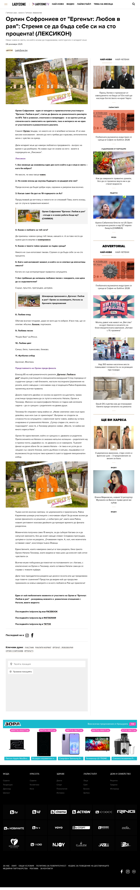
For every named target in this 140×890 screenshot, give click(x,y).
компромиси (44, 239)
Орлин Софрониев (14, 651)
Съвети (6, 780)
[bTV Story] (104, 812)
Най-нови (106, 59)
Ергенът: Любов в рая (34, 13)
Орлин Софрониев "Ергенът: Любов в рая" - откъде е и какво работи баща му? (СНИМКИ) (63, 215)
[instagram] (127, 872)
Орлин (26, 131)
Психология (62, 789)
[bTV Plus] (36, 827)
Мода (113, 237)
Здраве (60, 774)
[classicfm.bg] (81, 843)
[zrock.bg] (126, 843)
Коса (32, 789)
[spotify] (134, 872)
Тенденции (8, 785)
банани (35, 324)
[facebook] (121, 872)
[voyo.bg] (59, 827)
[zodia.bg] (126, 827)
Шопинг (6, 793)
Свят (85, 785)
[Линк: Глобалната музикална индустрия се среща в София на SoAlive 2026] (113, 131)
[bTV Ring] (126, 812)
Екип (14, 866)
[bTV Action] (81, 812)
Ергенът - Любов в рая (63, 647)
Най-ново (58, 4)
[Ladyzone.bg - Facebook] (32, 641)
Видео (70, 4)
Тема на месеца (103, 4)
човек (43, 174)
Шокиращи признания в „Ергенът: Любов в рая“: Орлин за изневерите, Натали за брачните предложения (63, 300)
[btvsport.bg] (81, 827)
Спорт (59, 785)
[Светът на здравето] (14, 843)
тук (132, 724)
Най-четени (122, 59)
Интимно (60, 793)
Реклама (34, 868)
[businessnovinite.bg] (104, 827)
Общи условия (26, 866)
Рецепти (114, 193)
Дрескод (7, 789)
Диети (59, 780)
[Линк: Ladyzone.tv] (40, 4)
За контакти (46, 868)
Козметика (34, 785)
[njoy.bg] (59, 843)
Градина (113, 785)
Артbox (86, 793)
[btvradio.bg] (36, 843)
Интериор (114, 789)
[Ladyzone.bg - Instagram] (27, 635)
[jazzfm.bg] (104, 843)
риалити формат (43, 647)
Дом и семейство (120, 774)
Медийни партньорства (15, 868)
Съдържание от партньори (113, 149)
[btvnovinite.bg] (14, 827)
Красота (34, 774)
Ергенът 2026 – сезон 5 (15, 13)
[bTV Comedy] (36, 812)
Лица (85, 780)
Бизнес (86, 789)
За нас (6, 866)
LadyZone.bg (21, 50)
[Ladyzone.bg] (21, 4)
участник (29, 647)
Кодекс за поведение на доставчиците (88, 866)
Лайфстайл (84, 4)
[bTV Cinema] (59, 812)
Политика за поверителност (51, 866)
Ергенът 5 (28, 651)
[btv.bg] (14, 812)
